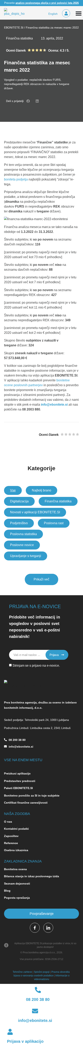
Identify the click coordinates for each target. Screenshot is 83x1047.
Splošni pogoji (42, 972)
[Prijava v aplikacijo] (10, 1032)
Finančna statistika (58, 501)
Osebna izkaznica (16, 850)
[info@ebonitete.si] (5, 748)
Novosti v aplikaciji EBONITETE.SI (35, 512)
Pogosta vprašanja (17, 897)
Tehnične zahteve (22, 972)
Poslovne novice (22, 545)
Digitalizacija (19, 501)
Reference (11, 843)
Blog (7, 890)
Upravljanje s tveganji (25, 556)
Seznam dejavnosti (17, 883)
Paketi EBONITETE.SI (18, 788)
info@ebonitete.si (54, 404)
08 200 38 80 (17, 739)
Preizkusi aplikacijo (17, 773)
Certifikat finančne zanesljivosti (26, 802)
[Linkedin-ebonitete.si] (48, 928)
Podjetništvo (19, 523)
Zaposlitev (11, 836)
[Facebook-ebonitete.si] (35, 928)
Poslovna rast (53, 523)
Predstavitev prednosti (19, 781)
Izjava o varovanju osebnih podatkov (33, 975)
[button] (28, 101)
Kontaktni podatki (16, 828)
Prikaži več (41, 579)
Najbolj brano (41, 490)
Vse (13, 490)
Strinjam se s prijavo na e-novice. (36, 665)
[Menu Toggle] (78, 13)
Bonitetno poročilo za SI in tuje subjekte (31, 795)
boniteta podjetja (16, 179)
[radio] (29, 50)
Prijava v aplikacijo (25, 1041)
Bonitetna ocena (15, 869)
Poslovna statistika (23, 534)
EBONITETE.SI (13, 27)
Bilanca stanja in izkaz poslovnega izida (31, 876)
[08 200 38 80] (5, 741)
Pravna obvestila (60, 972)
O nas (8, 821)
